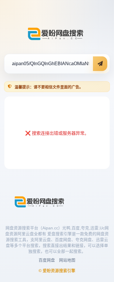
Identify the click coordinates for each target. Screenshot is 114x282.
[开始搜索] (100, 63)
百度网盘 (47, 260)
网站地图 (67, 260)
